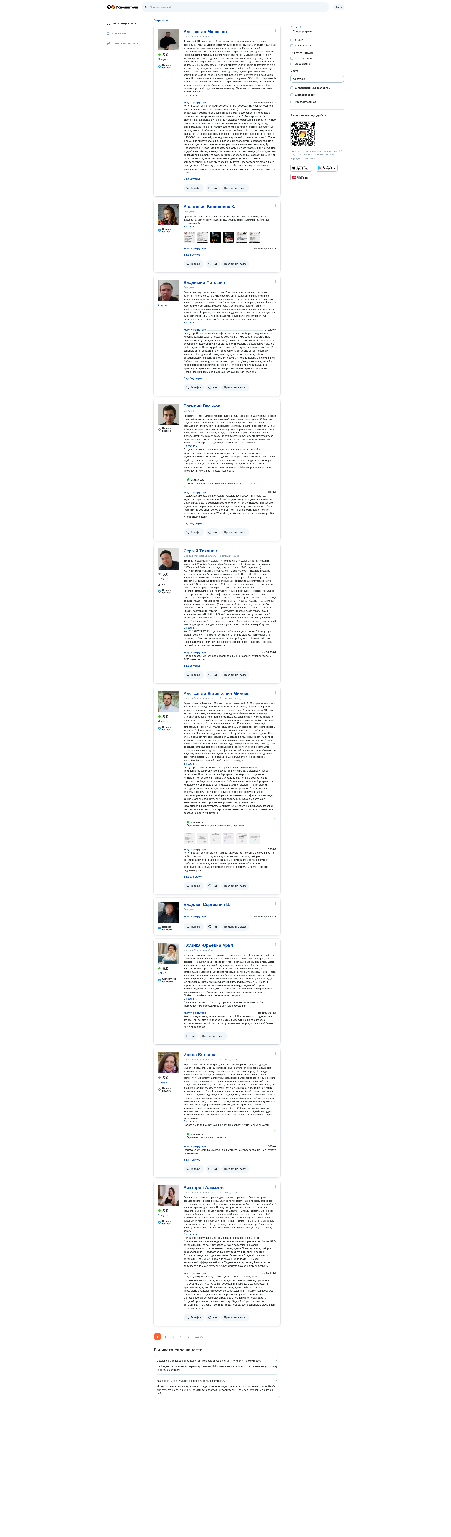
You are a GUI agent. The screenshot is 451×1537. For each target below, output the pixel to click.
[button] (194, 188)
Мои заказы (118, 33)
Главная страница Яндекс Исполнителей (122, 7)
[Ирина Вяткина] (168, 1062)
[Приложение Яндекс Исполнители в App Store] (301, 168)
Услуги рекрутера (195, 102)
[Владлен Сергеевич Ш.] (168, 912)
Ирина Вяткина (199, 1054)
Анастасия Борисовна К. (209, 206)
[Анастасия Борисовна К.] (168, 214)
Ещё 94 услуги (193, 378)
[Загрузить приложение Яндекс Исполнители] (317, 133)
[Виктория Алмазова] (168, 1195)
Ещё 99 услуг (192, 178)
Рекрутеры (296, 26)
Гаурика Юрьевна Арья (208, 945)
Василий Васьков (202, 406)
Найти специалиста (123, 23)
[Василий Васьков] (168, 414)
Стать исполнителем (124, 43)
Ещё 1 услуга (192, 254)
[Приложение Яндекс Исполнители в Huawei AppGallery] (301, 177)
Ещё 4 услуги (192, 1159)
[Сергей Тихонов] (168, 559)
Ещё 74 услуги (193, 523)
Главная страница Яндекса (109, 7)
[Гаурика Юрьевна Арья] (168, 953)
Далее (199, 1336)
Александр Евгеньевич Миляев (217, 693)
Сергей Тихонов (200, 550)
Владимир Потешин (204, 282)
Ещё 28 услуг (192, 665)
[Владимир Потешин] (168, 290)
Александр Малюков (205, 31)
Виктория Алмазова (205, 1187)
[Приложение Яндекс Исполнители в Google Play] (327, 168)
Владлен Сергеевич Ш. (208, 904)
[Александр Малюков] (168, 39)
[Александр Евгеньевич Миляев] (168, 701)
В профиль (190, 94)
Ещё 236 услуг (193, 876)
